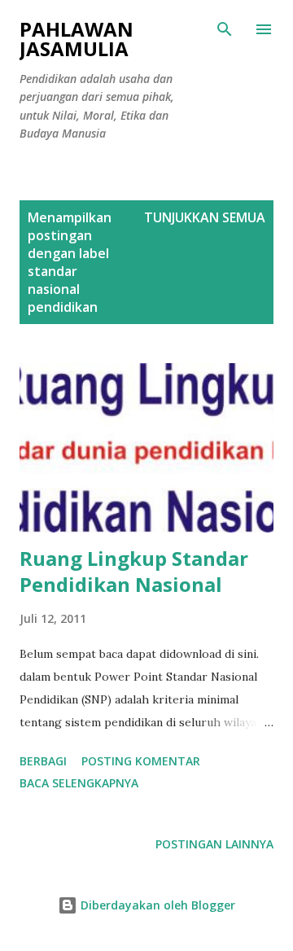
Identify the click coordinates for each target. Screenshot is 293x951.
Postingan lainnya (214, 844)
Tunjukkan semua (204, 217)
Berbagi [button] (43, 761)
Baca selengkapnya (79, 783)
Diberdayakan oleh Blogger (156, 905)
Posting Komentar (140, 761)
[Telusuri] (224, 29)
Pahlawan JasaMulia (76, 38)
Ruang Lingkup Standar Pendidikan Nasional (134, 571)
